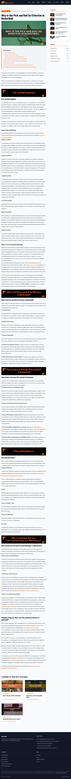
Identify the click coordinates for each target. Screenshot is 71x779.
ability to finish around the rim (30, 590)
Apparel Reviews (5, 761)
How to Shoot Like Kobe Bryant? (60, 37)
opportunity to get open (32, 627)
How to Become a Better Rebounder (12, 695)
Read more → (11, 699)
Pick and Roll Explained (10, 53)
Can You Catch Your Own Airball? (61, 28)
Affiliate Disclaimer (41, 759)
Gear (33, 2)
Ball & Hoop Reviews (5, 766)
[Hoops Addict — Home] (7, 2)
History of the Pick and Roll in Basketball (14, 57)
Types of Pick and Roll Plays (12, 55)
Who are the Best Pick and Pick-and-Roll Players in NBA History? (19, 65)
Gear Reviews (4, 757)
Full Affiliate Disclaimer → (61, 772)
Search (68, 2)
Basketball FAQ (6, 11)
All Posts (56, 2)
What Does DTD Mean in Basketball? (60, 23)
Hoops (49, 2)
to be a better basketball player (17, 660)
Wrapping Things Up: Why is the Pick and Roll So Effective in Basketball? (20, 67)
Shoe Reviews (4, 759)
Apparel (44, 2)
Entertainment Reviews (6, 763)
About (62, 2)
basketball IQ (15, 590)
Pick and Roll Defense (9, 63)
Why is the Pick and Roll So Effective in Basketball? (16, 59)
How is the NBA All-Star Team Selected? (60, 14)
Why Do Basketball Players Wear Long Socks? (61, 32)
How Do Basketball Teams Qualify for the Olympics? (61, 19)
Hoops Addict (4, 736)
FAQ (29, 2)
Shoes (38, 2)
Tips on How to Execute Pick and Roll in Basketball (16, 61)
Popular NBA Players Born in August (11, 719)
